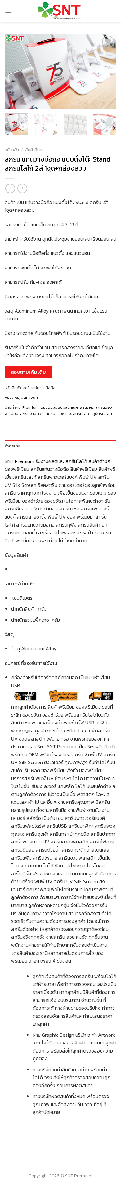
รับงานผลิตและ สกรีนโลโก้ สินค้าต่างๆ (73, 461)
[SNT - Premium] (61, 11)
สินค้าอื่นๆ (33, 150)
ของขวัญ (48, 407)
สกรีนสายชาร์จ (58, 413)
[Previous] (14, 71)
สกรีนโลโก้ (82, 413)
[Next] (106, 71)
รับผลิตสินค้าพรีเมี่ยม (75, 407)
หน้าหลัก (12, 150)
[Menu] (8, 10)
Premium (30, 407)
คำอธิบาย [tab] (13, 446)
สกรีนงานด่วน (32, 413)
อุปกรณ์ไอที (102, 413)
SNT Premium (19, 461)
